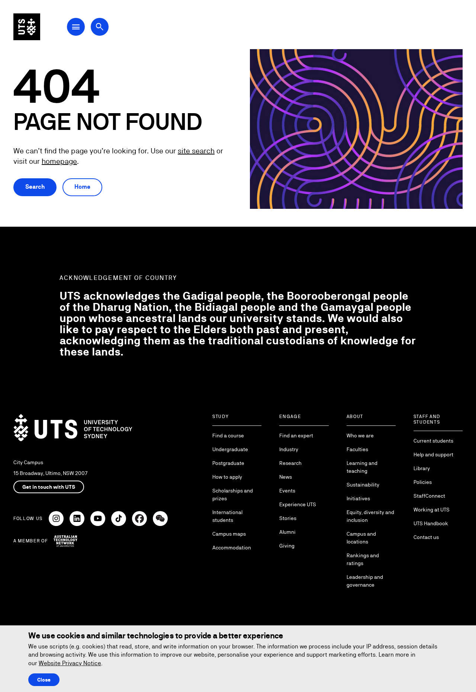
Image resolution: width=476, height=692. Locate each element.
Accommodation (231, 548)
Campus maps (229, 534)
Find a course (228, 436)
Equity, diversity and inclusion (370, 516)
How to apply (227, 477)
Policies (423, 482)
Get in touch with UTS (48, 487)
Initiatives (358, 498)
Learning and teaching (362, 467)
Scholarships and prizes (232, 494)
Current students (433, 441)
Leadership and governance (365, 581)
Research (290, 463)
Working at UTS (432, 510)
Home (82, 186)
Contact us (426, 537)
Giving (287, 546)
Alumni (287, 532)
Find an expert (296, 436)
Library (422, 468)
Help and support (433, 454)
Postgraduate (228, 463)
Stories (287, 518)
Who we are (360, 436)
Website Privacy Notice (70, 663)
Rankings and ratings (363, 559)
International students (227, 516)
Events (287, 491)
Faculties (357, 449)
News (285, 477)
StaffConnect (429, 496)
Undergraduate (230, 449)
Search (35, 186)
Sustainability (363, 485)
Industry (288, 449)
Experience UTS (297, 504)
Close (44, 680)
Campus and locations (361, 538)
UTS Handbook (431, 523)
